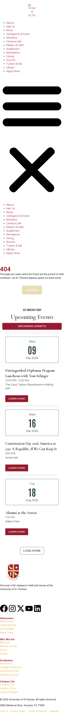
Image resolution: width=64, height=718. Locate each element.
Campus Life (13, 41)
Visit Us (10, 26)
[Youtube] (29, 608)
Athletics (11, 37)
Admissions (13, 52)
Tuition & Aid (14, 63)
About (10, 22)
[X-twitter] (21, 608)
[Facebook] (4, 608)
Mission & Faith (15, 45)
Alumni (10, 60)
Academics (12, 48)
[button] (32, 138)
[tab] (32, 326)
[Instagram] (12, 608)
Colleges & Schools (18, 34)
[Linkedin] (37, 608)
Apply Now (13, 71)
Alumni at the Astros (21, 512)
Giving (10, 56)
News (9, 30)
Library (10, 67)
